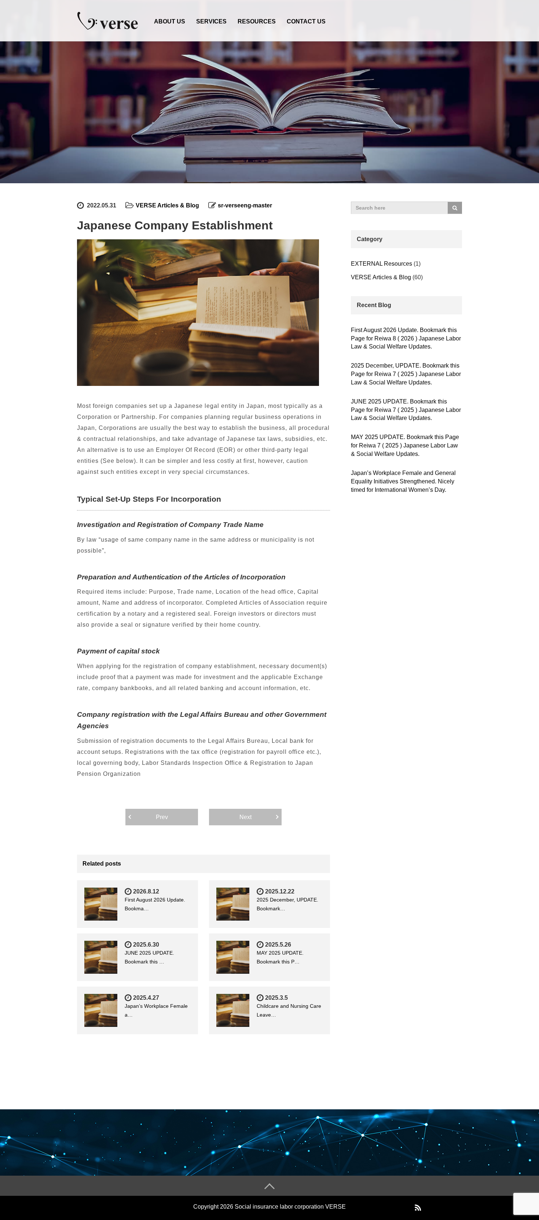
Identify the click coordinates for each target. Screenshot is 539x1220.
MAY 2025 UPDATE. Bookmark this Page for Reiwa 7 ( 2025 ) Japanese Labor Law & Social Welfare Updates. (405, 445)
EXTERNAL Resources (381, 264)
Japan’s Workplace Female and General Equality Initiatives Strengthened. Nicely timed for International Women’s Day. (403, 481)
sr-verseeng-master (245, 205)
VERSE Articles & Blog (167, 205)
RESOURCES (257, 21)
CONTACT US (306, 21)
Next (245, 817)
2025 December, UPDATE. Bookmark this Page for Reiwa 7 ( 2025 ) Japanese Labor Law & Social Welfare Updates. (406, 374)
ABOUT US (169, 21)
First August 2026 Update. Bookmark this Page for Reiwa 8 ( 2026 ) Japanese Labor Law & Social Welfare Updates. (406, 338)
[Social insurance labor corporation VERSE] (108, 19)
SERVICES (211, 21)
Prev (162, 817)
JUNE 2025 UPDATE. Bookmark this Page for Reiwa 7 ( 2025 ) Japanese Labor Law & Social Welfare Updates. (406, 409)
